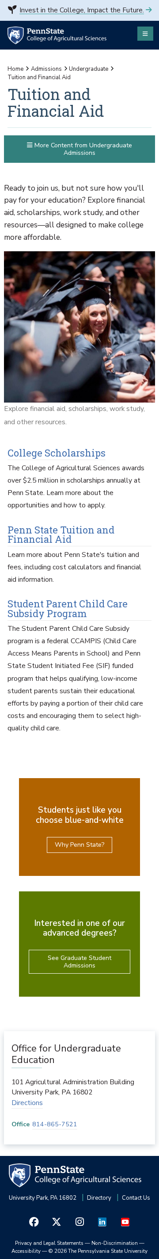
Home (15, 69)
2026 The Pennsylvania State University (98, 1251)
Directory (99, 1198)
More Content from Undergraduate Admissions (82, 149)
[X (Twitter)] (57, 1222)
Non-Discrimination (114, 1243)
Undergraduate (88, 69)
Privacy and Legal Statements (49, 1243)
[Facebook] (34, 1222)
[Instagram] (79, 1222)
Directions (27, 1103)
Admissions (46, 69)
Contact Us (136, 1198)
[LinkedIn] (102, 1222)
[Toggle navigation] (145, 34)
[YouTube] (125, 1222)
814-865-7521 (54, 1124)
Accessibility (26, 1251)
